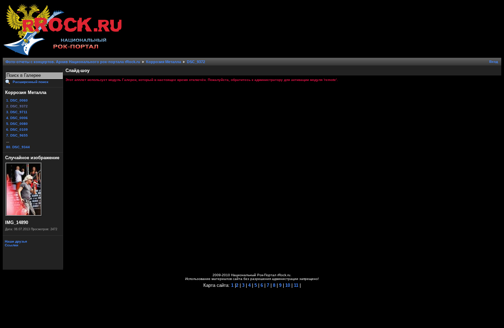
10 (287, 285)
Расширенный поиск (30, 82)
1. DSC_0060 (17, 100)
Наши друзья (15, 241)
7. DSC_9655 (17, 135)
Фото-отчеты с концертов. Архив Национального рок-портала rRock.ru (72, 62)
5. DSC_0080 (17, 124)
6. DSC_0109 (17, 129)
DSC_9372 (196, 62)
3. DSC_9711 (16, 112)
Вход (493, 61)
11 (295, 285)
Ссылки (11, 245)
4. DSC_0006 (17, 118)
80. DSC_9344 (18, 147)
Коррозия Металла (163, 62)
